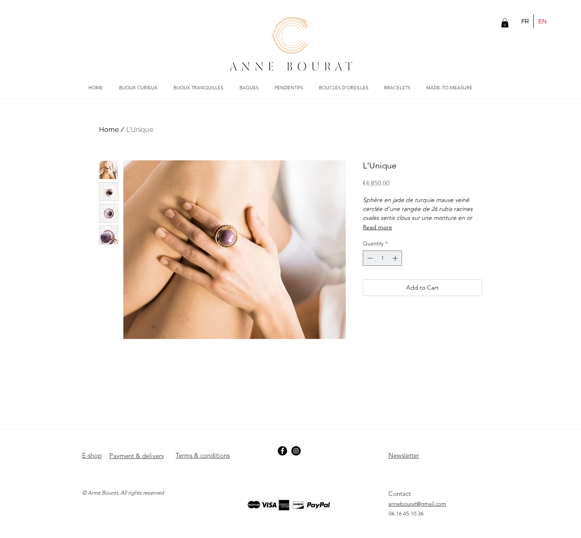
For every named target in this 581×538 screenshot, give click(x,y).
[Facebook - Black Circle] (282, 450)
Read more (377, 227)
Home (109, 129)
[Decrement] (369, 258)
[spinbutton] (382, 258)
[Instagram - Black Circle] (296, 450)
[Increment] (396, 258)
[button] (505, 23)
